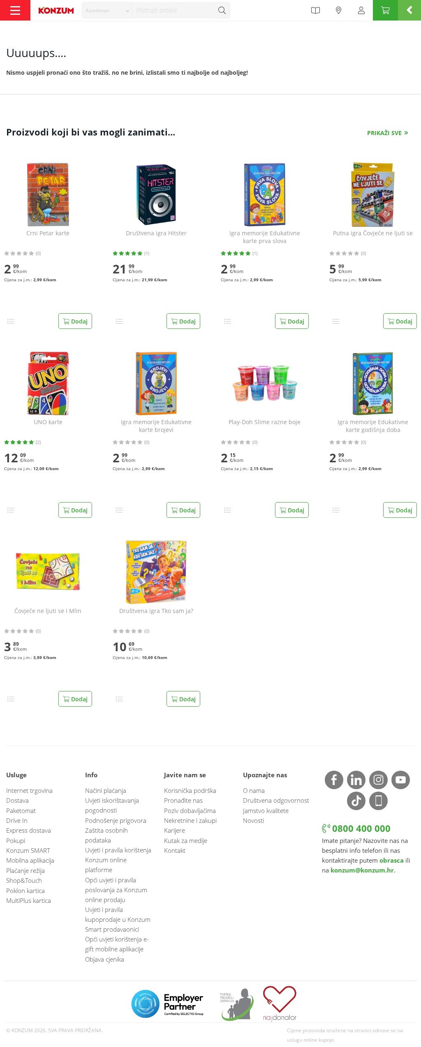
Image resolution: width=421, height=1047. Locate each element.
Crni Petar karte (47, 233)
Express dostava (28, 830)
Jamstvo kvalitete (266, 810)
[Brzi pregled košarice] (409, 10)
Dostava (17, 800)
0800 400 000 (360, 828)
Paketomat (21, 810)
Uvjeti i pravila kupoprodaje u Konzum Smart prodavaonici (117, 919)
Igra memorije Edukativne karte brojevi (156, 426)
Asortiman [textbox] (97, 10)
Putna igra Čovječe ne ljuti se (373, 233)
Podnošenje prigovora (115, 820)
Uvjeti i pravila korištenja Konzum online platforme (118, 860)
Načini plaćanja (105, 790)
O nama (254, 790)
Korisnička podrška (190, 790)
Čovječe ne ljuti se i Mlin (47, 611)
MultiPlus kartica (28, 900)
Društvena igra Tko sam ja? (156, 611)
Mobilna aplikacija (30, 860)
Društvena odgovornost (276, 800)
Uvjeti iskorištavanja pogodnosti (112, 805)
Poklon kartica (25, 890)
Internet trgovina (29, 790)
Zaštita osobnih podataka (106, 835)
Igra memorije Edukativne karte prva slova (264, 237)
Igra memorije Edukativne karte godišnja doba (373, 426)
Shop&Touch (24, 880)
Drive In (17, 820)
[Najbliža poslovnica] (339, 10)
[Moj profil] (361, 10)
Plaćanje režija (25, 870)
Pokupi (15, 840)
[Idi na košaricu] (385, 10)
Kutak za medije (185, 840)
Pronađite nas (183, 800)
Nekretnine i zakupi (190, 820)
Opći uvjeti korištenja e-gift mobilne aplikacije (117, 944)
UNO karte (48, 422)
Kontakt (174, 850)
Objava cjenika (104, 959)
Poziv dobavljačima (190, 810)
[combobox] (107, 10)
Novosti (253, 820)
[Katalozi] (315, 10)
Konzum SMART (28, 850)
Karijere (174, 830)
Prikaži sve (384, 133)
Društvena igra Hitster (156, 233)
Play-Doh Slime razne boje (265, 422)
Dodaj (78, 321)
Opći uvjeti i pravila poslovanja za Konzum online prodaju (116, 890)
